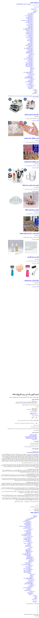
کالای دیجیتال (32, 68)
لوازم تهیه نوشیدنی (29, 18)
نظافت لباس (28, 555)
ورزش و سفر (32, 78)
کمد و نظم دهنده (29, 556)
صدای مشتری (34, 93)
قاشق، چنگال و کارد (27, 533)
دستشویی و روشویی (29, 37)
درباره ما (35, 89)
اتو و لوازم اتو (30, 34)
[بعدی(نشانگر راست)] (37, 617)
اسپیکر (31, 70)
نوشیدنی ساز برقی (29, 31)
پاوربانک (31, 69)
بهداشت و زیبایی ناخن (28, 62)
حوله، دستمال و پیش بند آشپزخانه (26, 20)
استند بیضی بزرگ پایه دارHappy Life (29, 233)
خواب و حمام (30, 36)
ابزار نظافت (30, 46)
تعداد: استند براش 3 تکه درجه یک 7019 (32, 189)
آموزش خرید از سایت (33, 435)
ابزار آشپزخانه (30, 16)
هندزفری (31, 71)
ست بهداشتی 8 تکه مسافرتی (31, 161)
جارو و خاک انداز (29, 47)
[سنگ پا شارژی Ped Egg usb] (23, 278)
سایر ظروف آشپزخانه (28, 22)
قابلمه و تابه (26, 520)
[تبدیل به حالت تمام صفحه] (37, 616)
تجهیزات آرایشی (29, 60)
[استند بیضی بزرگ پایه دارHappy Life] (31, 231)
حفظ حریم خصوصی (33, 434)
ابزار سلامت (30, 55)
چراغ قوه (30, 82)
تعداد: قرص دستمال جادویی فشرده (33, 142)
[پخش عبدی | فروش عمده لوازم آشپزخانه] (34, 9)
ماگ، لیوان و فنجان (29, 25)
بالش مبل (30, 42)
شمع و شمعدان (29, 44)
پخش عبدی (35, 10)
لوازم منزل (33, 12)
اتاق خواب (30, 38)
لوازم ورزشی (30, 79)
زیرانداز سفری (30, 83)
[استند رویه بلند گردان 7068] (23, 207)
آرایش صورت (30, 61)
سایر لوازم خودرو (29, 581)
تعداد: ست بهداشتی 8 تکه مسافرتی (33, 165)
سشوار (31, 67)
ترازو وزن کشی (29, 57)
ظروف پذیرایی (30, 24)
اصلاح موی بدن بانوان (28, 65)
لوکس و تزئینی (30, 43)
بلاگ (36, 91)
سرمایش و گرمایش (29, 33)
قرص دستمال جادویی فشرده (31, 138)
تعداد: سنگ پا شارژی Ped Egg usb (33, 284)
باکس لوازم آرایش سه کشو (32, 114)
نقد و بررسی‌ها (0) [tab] (34, 413)
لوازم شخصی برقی (29, 63)
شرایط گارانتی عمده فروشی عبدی (31, 436)
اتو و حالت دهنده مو (29, 66)
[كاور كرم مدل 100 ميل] (23, 254)
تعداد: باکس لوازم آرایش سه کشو (33, 118)
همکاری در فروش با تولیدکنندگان (31, 438)
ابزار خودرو (30, 580)
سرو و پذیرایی (30, 23)
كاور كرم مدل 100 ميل (33, 257)
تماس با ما (35, 90)
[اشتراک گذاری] (36, 616)
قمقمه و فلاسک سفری (28, 81)
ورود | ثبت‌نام (36, 6)
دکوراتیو (31, 41)
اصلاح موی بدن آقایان (28, 64)
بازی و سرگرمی (29, 86)
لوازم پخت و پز (30, 14)
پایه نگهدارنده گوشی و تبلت (27, 72)
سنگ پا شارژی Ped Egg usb (32, 280)
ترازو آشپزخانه (30, 19)
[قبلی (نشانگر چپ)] (38, 617)
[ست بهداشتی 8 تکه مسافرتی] (31, 159)
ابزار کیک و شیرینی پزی (28, 15)
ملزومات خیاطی (29, 40)
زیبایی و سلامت (32, 53)
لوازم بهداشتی (30, 54)
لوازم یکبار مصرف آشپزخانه (27, 28)
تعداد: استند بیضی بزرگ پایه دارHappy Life (32, 237)
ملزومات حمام (30, 39)
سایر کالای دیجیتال (29, 73)
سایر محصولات (32, 85)
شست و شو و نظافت (28, 45)
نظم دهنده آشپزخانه (29, 17)
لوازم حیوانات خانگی (29, 558)
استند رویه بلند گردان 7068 (32, 209)
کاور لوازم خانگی (29, 49)
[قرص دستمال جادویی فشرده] (23, 135)
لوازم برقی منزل (29, 30)
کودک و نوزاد (30, 87)
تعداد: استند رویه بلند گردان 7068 (33, 213)
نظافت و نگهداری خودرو (28, 77)
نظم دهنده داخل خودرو (28, 582)
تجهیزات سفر (30, 80)
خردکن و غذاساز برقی (28, 32)
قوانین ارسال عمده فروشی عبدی (31, 437)
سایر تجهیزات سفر (29, 84)
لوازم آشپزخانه (30, 13)
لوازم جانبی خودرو (31, 579)
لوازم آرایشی (30, 59)
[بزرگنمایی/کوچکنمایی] (38, 616)
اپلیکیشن (35, 92)
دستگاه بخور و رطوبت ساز (28, 58)
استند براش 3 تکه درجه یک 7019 (30, 185)
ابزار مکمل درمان (29, 56)
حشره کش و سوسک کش (28, 48)
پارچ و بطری (28, 531)
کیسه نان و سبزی (29, 21)
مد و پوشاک (30, 88)
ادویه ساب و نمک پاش (28, 29)
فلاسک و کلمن (28, 532)
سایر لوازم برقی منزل (28, 35)
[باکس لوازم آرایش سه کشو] (23, 112)
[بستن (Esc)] (35, 616)
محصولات (35, 11)
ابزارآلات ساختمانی (29, 557)
